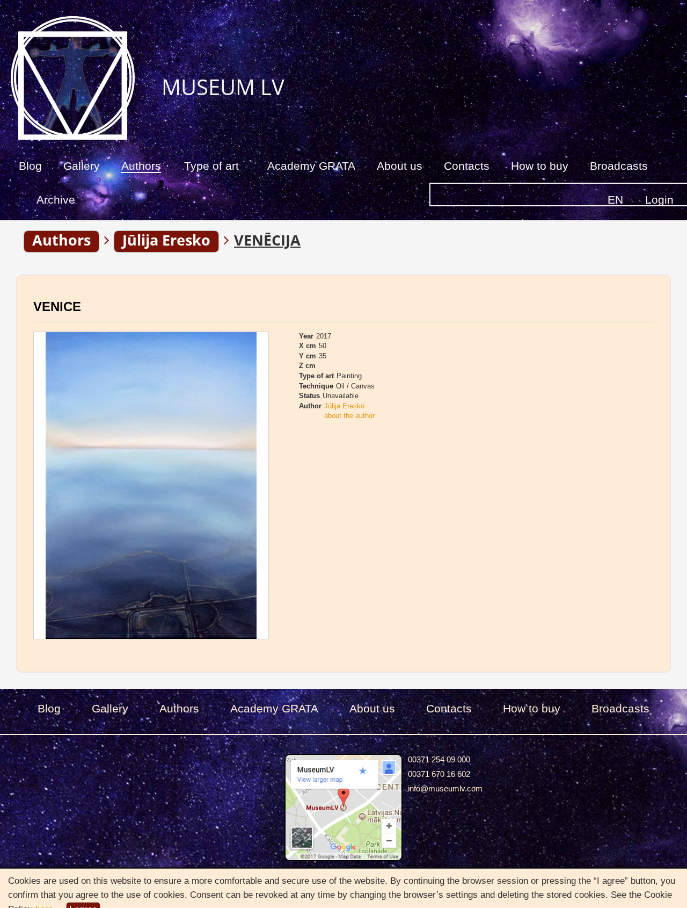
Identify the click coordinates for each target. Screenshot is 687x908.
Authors (141, 166)
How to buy (539, 166)
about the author (349, 416)
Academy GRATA (311, 166)
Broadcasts (619, 166)
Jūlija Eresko (344, 406)
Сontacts (466, 166)
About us (399, 166)
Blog (30, 166)
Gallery (81, 166)
